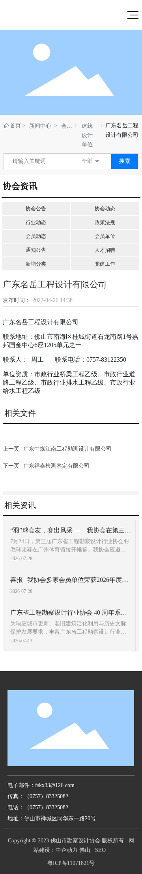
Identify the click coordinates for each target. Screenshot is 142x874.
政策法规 (105, 222)
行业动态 (36, 222)
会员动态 (36, 236)
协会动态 (105, 208)
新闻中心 (40, 126)
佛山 (84, 850)
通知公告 (36, 250)
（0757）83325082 (46, 807)
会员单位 (64, 126)
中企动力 (67, 850)
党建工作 (105, 264)
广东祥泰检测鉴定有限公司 (56, 466)
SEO (100, 850)
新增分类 (36, 264)
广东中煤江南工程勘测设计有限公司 (67, 449)
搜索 (124, 161)
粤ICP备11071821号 (71, 863)
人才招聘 (105, 250)
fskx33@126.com (55, 785)
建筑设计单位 (87, 135)
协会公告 (36, 208)
